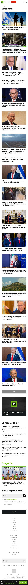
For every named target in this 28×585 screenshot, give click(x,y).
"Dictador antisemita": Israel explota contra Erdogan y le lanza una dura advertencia (13, 73)
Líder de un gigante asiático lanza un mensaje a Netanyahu (13, 182)
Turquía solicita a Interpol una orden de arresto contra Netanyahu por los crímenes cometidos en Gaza (14, 50)
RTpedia (14, 528)
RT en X (14, 512)
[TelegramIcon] (14, 566)
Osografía (7, 463)
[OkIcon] (19, 566)
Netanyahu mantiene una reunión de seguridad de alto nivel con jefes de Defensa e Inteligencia (14, 82)
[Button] (24, 2)
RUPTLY (13, 577)
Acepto (10, 499)
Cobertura (14, 543)
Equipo (14, 541)
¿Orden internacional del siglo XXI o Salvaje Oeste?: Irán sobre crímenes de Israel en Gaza (14, 271)
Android (14, 554)
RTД (8, 577)
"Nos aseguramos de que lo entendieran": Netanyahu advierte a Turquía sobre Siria (13, 128)
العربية (17, 574)
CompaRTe (6, 574)
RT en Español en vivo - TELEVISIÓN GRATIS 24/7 (13, 413)
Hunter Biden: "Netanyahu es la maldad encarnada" (12, 385)
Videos (14, 524)
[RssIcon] (21, 566)
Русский (23, 576)
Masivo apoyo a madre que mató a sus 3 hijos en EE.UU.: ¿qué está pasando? (14, 448)
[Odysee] (9, 566)
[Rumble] (7, 566)
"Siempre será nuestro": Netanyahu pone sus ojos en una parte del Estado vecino (14, 294)
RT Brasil (12, 574)
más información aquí (9, 583)
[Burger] (26, 2)
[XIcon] (11, 566)
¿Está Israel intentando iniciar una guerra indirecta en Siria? (13, 28)
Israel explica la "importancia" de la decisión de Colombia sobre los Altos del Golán (14, 318)
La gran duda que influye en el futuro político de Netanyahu (12, 249)
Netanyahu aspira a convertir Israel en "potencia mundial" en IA (14, 363)
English (7, 576)
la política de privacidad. (12, 499)
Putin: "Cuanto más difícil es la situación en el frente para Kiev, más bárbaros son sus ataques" (13, 455)
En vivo (13, 2)
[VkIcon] (4, 566)
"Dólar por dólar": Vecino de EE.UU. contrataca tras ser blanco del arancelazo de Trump (14, 428)
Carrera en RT (14, 546)
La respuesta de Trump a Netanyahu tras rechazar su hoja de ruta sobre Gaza (14, 341)
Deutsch (22, 574)
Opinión (14, 526)
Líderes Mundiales (14, 530)
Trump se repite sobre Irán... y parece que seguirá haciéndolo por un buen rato (13, 483)
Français (12, 576)
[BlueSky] (16, 566)
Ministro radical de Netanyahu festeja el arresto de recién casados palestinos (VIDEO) (14, 204)
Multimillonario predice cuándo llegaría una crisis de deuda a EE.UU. (14, 434)
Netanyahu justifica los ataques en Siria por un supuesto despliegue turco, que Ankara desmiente (14, 151)
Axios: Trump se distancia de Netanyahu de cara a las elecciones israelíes (13, 227)
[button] (14, 404)
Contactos (14, 539)
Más (14, 391)
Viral (14, 520)
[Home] (2, 2)
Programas (14, 522)
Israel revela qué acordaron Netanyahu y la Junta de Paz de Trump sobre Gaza (12, 159)
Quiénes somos (14, 537)
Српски (17, 576)
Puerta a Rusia (20, 577)
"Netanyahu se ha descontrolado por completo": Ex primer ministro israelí (13, 105)
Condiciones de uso (14, 548)
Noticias (14, 518)
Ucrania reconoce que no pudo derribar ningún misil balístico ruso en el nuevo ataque (12, 441)
